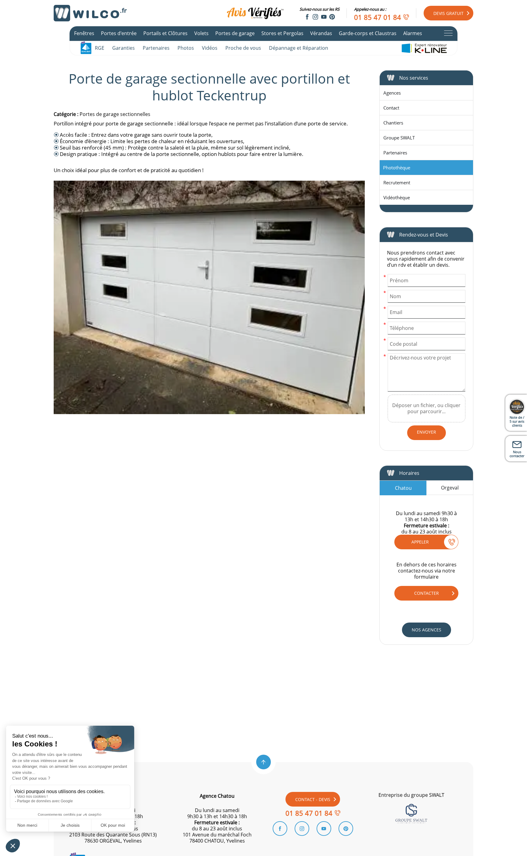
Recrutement (396, 182)
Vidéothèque (396, 197)
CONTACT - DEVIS (312, 799)
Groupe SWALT (399, 138)
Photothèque (396, 167)
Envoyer (426, 432)
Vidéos (209, 48)
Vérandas (321, 33)
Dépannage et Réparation (298, 48)
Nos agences (426, 630)
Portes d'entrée (119, 33)
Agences (392, 93)
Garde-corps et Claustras (367, 33)
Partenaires (156, 48)
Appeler (420, 542)
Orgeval (450, 487)
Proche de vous (243, 48)
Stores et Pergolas (282, 33)
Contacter (426, 593)
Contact (391, 108)
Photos (185, 48)
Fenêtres (84, 33)
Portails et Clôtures (165, 33)
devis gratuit (448, 13)
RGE (99, 48)
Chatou (403, 488)
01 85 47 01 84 (377, 17)
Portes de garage (235, 33)
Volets (201, 33)
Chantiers (393, 123)
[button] (263, 762)
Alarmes (412, 33)
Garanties (123, 48)
